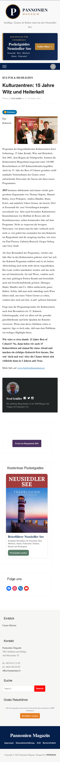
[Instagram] (32, 398)
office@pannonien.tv (11, 670)
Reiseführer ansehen (30, 715)
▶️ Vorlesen (9, 112)
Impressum (9, 742)
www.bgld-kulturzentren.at (31, 367)
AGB (39, 742)
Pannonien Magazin (30, 735)
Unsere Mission (9, 625)
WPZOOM (51, 754)
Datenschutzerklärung (25, 742)
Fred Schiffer (16, 98)
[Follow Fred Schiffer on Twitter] (28, 398)
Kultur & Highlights (17, 77)
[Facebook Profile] (25, 398)
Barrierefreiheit (49, 742)
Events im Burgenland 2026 (27, 443)
